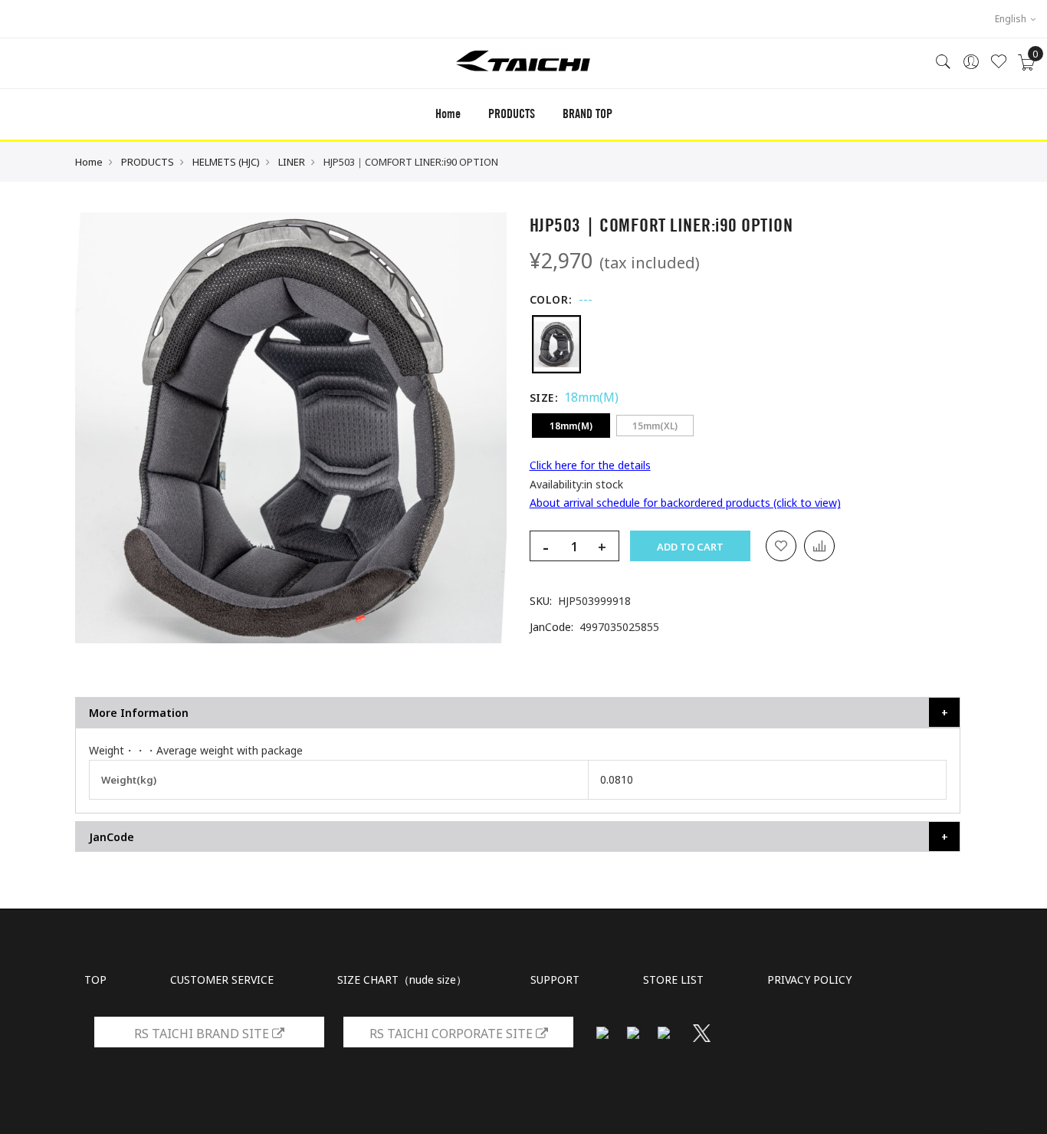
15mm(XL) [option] (655, 425)
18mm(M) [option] (571, 425)
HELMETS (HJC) (226, 162)
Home (448, 114)
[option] (556, 344)
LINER (291, 162)
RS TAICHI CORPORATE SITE (452, 1033)
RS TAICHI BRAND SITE (203, 1033)
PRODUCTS (147, 162)
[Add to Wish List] (781, 546)
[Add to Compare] (819, 546)
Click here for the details (590, 465)
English (1012, 18)
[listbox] (745, 344)
